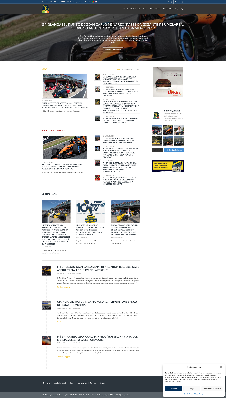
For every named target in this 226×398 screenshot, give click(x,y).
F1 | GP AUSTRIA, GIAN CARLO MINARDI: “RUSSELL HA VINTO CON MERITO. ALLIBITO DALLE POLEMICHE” (97, 338)
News (44, 69)
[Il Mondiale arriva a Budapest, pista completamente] (179, 141)
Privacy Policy (198, 394)
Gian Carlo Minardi (59, 383)
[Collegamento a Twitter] (175, 2)
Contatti (87, 2)
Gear (71, 383)
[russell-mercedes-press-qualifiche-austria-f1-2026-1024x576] (46, 340)
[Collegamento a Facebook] (179, 2)
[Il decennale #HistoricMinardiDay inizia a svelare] (157, 130)
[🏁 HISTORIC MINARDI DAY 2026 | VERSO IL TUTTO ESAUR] (157, 141)
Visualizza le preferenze (212, 389)
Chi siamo (45, 2)
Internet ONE (70, 395)
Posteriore (220, 37)
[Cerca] (182, 9)
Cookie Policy (188, 394)
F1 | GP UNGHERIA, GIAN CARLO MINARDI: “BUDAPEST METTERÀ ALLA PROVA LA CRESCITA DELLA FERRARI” (120, 120)
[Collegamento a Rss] (168, 2)
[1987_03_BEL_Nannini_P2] (46, 271)
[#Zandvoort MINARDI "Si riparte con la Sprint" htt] (179, 130)
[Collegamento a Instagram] (182, 2)
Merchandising (72, 2)
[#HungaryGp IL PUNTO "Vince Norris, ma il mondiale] (168, 141)
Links (81, 2)
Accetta (174, 389)
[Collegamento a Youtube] (172, 2)
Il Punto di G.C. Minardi (53, 130)
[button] (221, 367)
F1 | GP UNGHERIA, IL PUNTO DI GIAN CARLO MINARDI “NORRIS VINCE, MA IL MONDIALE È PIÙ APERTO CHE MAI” (119, 140)
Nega (192, 389)
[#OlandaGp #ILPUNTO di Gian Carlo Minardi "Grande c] (168, 130)
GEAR (63, 2)
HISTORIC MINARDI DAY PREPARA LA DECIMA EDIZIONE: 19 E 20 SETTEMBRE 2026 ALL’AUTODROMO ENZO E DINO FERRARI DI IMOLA (90, 230)
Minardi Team (54, 2)
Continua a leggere (119, 50)
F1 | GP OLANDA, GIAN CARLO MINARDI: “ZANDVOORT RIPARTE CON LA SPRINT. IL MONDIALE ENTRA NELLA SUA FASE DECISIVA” (119, 26)
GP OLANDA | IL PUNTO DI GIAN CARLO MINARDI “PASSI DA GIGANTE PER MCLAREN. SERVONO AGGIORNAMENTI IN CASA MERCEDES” (120, 80)
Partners (93, 383)
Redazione (78, 273)
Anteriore (5, 37)
